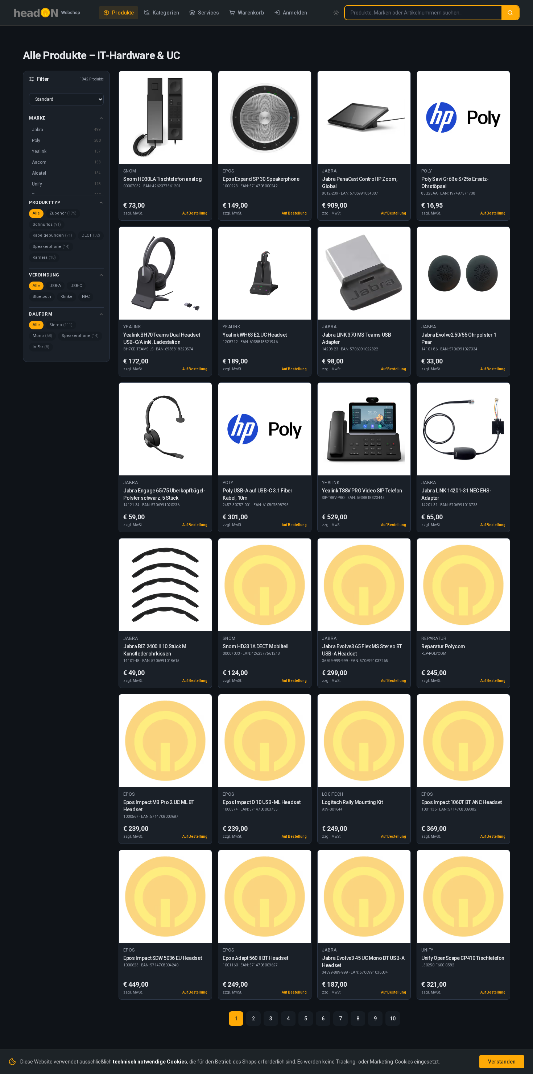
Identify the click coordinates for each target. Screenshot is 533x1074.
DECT (91, 235)
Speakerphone (51, 246)
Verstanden (502, 1062)
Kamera (44, 257)
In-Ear (41, 347)
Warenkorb (251, 13)
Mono (42, 335)
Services (208, 13)
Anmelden (295, 13)
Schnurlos (47, 224)
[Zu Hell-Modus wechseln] (336, 12)
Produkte (123, 13)
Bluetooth (42, 296)
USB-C (76, 285)
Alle (36, 213)
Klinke (67, 296)
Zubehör (63, 213)
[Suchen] (510, 13)
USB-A (55, 285)
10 (393, 1018)
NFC (86, 296)
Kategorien (166, 13)
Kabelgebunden (52, 235)
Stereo (61, 324)
